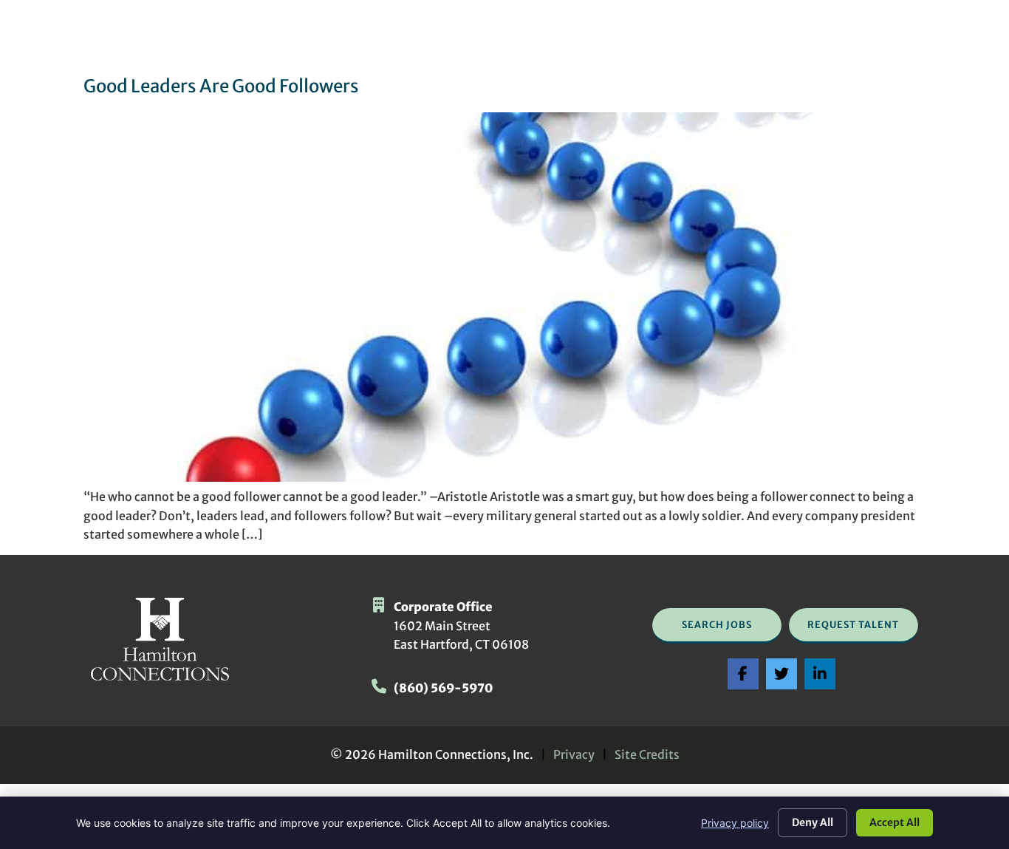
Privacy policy (735, 822)
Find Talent (484, 41)
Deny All (812, 822)
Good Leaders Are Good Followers (221, 86)
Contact (887, 41)
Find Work (384, 41)
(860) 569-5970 (443, 688)
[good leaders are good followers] (504, 477)
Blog (821, 41)
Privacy (574, 754)
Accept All (894, 822)
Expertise (572, 41)
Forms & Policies (742, 41)
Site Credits (647, 754)
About (647, 41)
